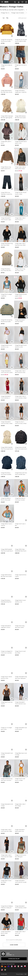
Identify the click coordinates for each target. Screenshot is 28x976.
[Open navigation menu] (2, 2)
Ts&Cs (26, 974)
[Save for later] (12, 36)
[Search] (15, 2)
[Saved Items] (22, 2)
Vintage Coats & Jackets (17, 13)
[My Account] (19, 2)
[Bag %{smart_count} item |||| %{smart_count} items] (26, 2)
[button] (2, 966)
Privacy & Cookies (19, 974)
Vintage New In (5, 13)
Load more (14, 945)
